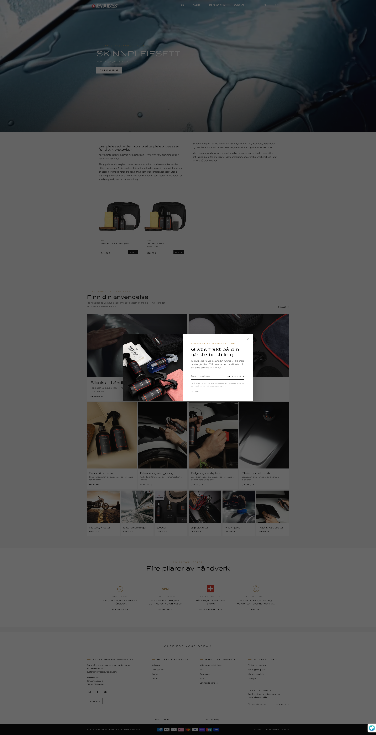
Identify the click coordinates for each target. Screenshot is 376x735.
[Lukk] (248, 339)
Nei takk (195, 391)
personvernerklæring (217, 386)
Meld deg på (235, 376)
